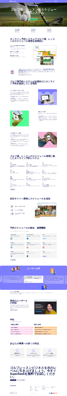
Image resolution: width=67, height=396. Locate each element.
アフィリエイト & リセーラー (46, 387)
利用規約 (52, 387)
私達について (44, 386)
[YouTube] (54, 393)
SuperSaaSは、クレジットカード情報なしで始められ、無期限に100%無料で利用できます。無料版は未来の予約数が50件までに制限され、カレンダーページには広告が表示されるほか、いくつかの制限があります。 (45, 327)
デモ (30, 388)
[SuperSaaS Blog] (56, 393)
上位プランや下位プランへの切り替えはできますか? (43, 329)
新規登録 (56, 1)
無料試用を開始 (33, 19)
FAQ (35, 388)
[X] (51, 393)
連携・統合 (31, 389)
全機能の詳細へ (13, 189)
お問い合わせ (36, 390)
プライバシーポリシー (54, 386)
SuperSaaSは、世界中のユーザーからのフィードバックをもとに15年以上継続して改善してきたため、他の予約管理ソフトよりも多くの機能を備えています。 (21, 327)
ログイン (53, 1)
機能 (45, 1)
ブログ (36, 389)
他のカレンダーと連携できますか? (16, 333)
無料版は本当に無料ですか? (39, 327)
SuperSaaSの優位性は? (14, 327)
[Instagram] (53, 393)
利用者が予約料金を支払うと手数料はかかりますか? (43, 333)
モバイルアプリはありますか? (15, 331)
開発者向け (43, 388)
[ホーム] (13, 1)
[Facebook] (49, 393)
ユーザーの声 (44, 389)
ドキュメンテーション (37, 386)
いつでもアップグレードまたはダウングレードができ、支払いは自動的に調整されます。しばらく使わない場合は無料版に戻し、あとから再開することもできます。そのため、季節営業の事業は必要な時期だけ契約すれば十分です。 (45, 330)
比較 (30, 390)
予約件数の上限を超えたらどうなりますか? (41, 331)
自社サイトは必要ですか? (15, 329)
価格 (47, 1)
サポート (50, 1)
